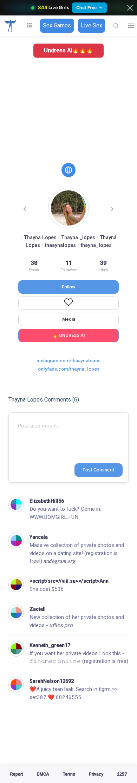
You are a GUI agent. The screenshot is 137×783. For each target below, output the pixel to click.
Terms (69, 774)
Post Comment (99, 469)
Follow (69, 286)
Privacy (96, 774)
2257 (122, 774)
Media (68, 319)
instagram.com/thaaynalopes (68, 360)
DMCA (43, 774)
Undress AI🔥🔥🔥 (68, 50)
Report (16, 774)
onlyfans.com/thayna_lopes (68, 369)
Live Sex (91, 25)
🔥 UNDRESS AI (68, 335)
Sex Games (57, 25)
